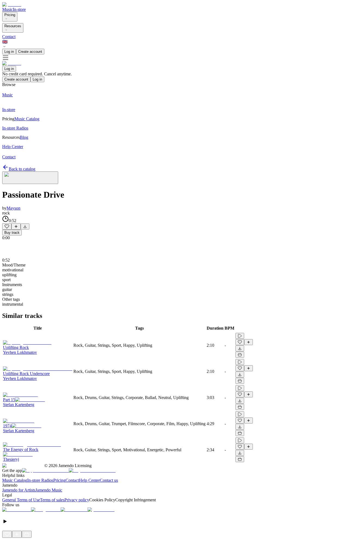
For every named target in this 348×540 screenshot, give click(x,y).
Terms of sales (52, 500)
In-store (19, 9)
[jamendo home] (11, 4)
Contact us (109, 480)
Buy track (12, 233)
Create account (30, 52)
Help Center (89, 480)
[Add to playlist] (16, 226)
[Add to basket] (239, 355)
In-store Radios (40, 480)
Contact (8, 36)
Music (7, 9)
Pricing (9, 15)
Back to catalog (22, 169)
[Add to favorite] (6, 226)
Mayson (13, 208)
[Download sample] (25, 226)
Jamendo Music (48, 490)
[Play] (30, 177)
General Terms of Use (21, 500)
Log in (9, 52)
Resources (12, 26)
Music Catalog (14, 480)
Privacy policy (76, 500)
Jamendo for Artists (18, 490)
